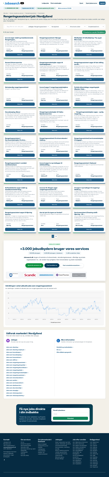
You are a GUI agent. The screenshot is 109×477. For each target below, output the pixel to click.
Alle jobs (5, 13)
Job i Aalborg (93, 447)
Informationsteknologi (61, 445)
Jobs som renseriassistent (14, 377)
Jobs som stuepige (12, 390)
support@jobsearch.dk (9, 447)
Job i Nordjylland (77, 458)
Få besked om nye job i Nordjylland (94, 32)
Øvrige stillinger (59, 458)
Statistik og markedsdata (64, 347)
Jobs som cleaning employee (15, 349)
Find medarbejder (56, 3)
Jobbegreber (41, 449)
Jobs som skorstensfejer (14, 388)
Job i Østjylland (77, 460)
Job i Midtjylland (77, 462)
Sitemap (23, 453)
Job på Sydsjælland (78, 455)
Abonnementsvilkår (26, 445)
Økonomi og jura (59, 457)
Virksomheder (41, 450)
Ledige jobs (45, 3)
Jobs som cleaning (12, 347)
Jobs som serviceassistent (14, 383)
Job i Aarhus (93, 443)
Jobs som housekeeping (13, 355)
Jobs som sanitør (11, 380)
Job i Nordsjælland (78, 450)
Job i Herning (93, 460)
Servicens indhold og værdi (28, 448)
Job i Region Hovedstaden (80, 445)
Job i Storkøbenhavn (78, 448)
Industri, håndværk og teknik (63, 443)
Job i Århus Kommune (78, 443)
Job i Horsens (93, 465)
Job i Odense (93, 445)
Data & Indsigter (42, 444)
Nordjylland (41, 13)
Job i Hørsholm (94, 462)
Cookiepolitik (24, 452)
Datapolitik (23, 450)
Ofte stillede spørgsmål (64, 352)
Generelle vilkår (25, 447)
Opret (81, 3)
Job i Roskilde (93, 457)
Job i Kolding (93, 452)
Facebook (4, 460)
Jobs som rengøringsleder (14, 370)
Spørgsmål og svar (43, 445)
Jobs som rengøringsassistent (15, 362)
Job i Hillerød (93, 458)
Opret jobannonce (91, 3)
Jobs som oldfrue (11, 360)
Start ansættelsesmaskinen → (72, 265)
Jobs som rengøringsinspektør (15, 365)
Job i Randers (93, 450)
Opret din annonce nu (34, 265)
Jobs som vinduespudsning (15, 395)
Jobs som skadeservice (13, 385)
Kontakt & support (25, 443)
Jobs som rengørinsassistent (15, 375)
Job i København (94, 442)
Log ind (102, 3)
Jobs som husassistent (13, 357)
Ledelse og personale (61, 452)
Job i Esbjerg (93, 448)
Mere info (20, 54)
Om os (59, 349)
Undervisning (58, 455)
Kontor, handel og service (16, 13)
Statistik (40, 447)
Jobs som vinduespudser (14, 393)
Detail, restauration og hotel (62, 442)
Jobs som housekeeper (13, 352)
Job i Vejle (92, 455)
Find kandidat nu (52, 265)
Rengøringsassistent (30, 13)
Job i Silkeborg (94, 453)
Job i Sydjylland (77, 463)
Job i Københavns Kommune (80, 442)
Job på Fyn (76, 457)
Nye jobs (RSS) (25, 455)
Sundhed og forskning (61, 453)
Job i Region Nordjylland (79, 447)
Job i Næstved (94, 467)
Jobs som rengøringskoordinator (16, 367)
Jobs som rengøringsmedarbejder (16, 372)
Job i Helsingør (94, 463)
